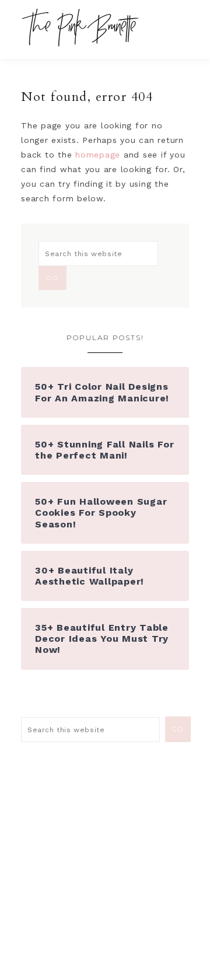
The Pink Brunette (83, 28)
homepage (97, 154)
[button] (181, 23)
